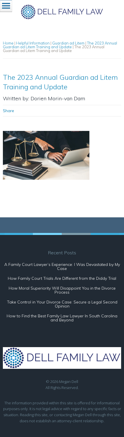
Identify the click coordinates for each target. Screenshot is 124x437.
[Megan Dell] (62, 17)
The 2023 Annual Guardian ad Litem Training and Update (60, 45)
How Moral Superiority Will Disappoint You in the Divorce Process (62, 290)
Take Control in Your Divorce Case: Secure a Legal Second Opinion (62, 304)
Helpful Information (33, 43)
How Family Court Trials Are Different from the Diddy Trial (62, 278)
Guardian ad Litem (68, 43)
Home (8, 43)
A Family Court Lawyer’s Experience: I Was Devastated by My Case (62, 266)
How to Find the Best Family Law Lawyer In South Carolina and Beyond (62, 318)
